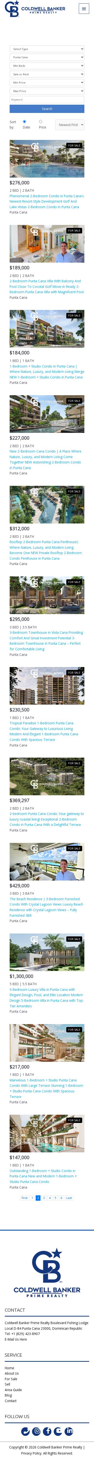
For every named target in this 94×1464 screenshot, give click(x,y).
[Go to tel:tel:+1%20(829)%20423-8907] (25, 1431)
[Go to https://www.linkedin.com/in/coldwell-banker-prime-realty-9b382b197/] (69, 1431)
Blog (8, 1395)
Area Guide (13, 1389)
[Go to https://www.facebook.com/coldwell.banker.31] (47, 1431)
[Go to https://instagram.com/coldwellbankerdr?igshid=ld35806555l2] (36, 1431)
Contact (10, 1400)
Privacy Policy (31, 1453)
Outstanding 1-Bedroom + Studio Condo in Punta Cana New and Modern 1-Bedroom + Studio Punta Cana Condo (43, 1176)
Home (9, 1368)
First (24, 1198)
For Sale (11, 1379)
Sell (7, 1384)
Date (26, 127)
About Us (12, 1373)
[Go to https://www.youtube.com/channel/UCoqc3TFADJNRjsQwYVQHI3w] (58, 1431)
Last (69, 1198)
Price (42, 127)
